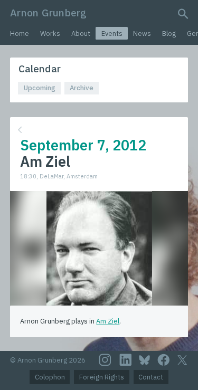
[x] (182, 360)
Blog (169, 33)
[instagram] (105, 360)
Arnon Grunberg (48, 12)
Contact (150, 377)
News (142, 33)
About (80, 33)
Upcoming (39, 87)
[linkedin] (126, 360)
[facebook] (164, 360)
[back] (98, 130)
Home (19, 33)
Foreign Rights (101, 377)
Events (111, 33)
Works (50, 33)
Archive (81, 87)
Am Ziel (107, 321)
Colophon (50, 377)
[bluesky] (144, 360)
